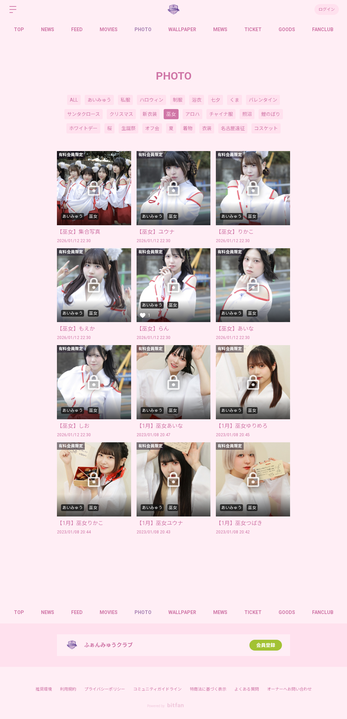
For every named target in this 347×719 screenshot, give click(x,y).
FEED (77, 29)
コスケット (266, 128)
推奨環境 (44, 689)
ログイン (327, 9)
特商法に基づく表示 (208, 689)
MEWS (220, 29)
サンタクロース (83, 114)
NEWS (47, 29)
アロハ (192, 114)
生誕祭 (128, 128)
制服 (177, 100)
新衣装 (150, 114)
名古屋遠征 (233, 128)
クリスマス (121, 114)
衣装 (206, 128)
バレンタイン (263, 100)
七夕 (215, 100)
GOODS (287, 29)
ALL (74, 100)
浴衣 (196, 100)
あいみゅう (99, 100)
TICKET (253, 29)
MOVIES (109, 29)
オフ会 (152, 128)
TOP (19, 29)
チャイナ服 (221, 114)
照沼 (247, 114)
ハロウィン (151, 100)
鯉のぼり (270, 114)
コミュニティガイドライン (157, 689)
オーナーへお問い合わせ (289, 689)
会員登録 (265, 645)
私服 (125, 100)
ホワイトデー (83, 128)
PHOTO (143, 29)
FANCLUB (322, 29)
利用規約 (68, 689)
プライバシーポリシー (104, 689)
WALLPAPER (182, 29)
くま (234, 100)
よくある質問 (246, 689)
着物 (187, 128)
